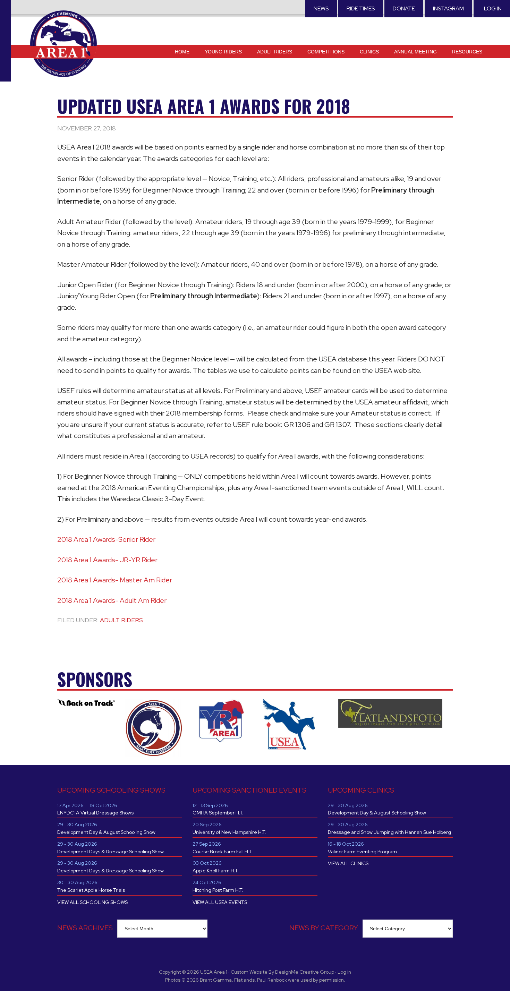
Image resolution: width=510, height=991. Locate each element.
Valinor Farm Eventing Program (362, 851)
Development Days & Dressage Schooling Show (110, 851)
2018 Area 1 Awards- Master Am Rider (114, 579)
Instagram (448, 8)
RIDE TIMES (361, 8)
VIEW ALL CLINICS (348, 863)
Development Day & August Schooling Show (106, 832)
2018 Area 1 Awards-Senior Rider (106, 539)
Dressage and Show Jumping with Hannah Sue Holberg (389, 832)
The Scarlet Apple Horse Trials (91, 890)
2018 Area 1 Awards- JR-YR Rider (107, 559)
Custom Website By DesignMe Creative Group (282, 972)
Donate (404, 8)
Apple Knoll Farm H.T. (216, 871)
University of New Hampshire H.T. (229, 832)
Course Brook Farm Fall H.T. (223, 851)
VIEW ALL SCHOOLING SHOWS (92, 902)
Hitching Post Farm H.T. (218, 890)
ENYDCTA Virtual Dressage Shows (95, 813)
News (321, 8)
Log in (493, 8)
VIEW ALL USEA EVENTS (220, 902)
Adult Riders (121, 620)
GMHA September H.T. (218, 813)
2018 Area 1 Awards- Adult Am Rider (112, 600)
